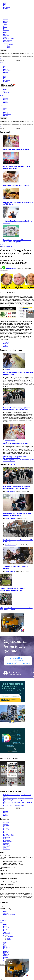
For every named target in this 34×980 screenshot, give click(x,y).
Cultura (5, 831)
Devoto (5, 34)
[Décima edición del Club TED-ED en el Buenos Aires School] (18, 158)
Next (6, 244)
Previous (2, 244)
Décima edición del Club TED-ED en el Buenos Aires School (16, 167)
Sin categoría (6, 846)
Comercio (5, 43)
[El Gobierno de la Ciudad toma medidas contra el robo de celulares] (18, 502)
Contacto (5, 913)
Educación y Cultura (8, 38)
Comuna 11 (6, 35)
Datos (4, 4)
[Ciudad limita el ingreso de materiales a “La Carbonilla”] (18, 528)
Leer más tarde (6, 7)
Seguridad (6, 843)
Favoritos (5, 8)
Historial (5, 5)
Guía (4, 3)
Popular (5, 27)
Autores (5, 2)
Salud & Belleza (7, 40)
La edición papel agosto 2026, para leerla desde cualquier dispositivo (17, 241)
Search (18, 60)
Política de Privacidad (9, 914)
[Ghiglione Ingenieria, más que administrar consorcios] (18, 213)
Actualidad (7, 369)
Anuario (5, 824)
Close (1, 922)
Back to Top (3, 920)
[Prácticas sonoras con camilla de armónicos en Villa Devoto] (18, 194)
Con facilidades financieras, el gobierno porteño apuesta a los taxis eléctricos (16, 408)
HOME (5, 32)
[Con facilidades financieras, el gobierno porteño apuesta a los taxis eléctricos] (18, 396)
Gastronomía (10, 44)
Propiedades (6, 41)
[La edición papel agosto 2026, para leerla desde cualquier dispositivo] (18, 231)
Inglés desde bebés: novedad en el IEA (16, 149)
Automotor (6, 825)
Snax (4, 847)
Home (5, 911)
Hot (4, 28)
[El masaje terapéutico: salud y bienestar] (18, 177)
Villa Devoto (6, 849)
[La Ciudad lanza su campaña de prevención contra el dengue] (18, 360)
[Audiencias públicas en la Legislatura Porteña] (18, 555)
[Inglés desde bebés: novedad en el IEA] (18, 141)
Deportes (5, 832)
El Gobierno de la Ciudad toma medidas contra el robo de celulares (17, 514)
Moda (8, 46)
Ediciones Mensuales (8, 834)
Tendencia (6, 30)
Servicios (9, 47)
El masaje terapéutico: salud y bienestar (16, 185)
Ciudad (5, 37)
